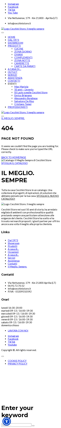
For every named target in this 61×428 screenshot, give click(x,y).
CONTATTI (14, 80)
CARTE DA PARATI (24, 66)
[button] (6, 421)
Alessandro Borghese (26, 98)
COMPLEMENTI (23, 57)
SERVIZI (12, 74)
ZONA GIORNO (23, 51)
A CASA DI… (14, 69)
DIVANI (18, 54)
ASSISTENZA (15, 77)
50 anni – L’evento (24, 89)
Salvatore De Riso (24, 101)
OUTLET (12, 72)
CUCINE (18, 48)
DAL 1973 (13, 39)
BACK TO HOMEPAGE (13, 157)
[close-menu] (2, 116)
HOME (11, 37)
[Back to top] (2, 356)
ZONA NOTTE (22, 60)
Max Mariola (21, 86)
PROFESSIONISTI (18, 107)
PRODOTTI (14, 45)
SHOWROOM (15, 42)
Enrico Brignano (23, 95)
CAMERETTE (21, 63)
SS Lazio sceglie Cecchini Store (30, 92)
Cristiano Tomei (22, 104)
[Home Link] (22, 112)
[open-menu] (2, 32)
